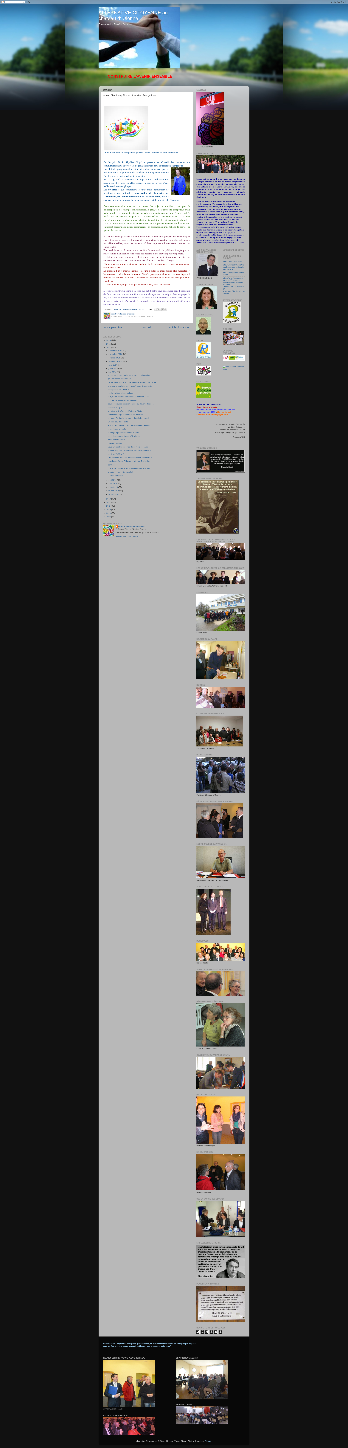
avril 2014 (112, 484)
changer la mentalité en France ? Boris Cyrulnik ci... (130, 386)
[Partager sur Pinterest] (165, 309)
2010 (108, 510)
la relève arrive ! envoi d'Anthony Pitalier (125, 411)
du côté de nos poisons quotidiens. (123, 400)
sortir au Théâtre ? (116, 454)
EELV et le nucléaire (116, 440)
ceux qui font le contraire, (139, 1346)
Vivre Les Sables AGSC (233, 262)
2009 (108, 513)
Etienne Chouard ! (116, 443)
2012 (108, 502)
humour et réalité (115, 475)
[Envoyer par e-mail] (155, 309)
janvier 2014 (114, 494)
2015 (108, 344)
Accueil (146, 327)
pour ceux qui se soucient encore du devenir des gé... (131, 404)
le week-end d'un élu (117, 429)
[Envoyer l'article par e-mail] (150, 309)
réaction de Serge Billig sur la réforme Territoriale (129, 461)
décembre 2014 (115, 351)
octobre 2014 (114, 358)
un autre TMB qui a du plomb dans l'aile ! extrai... (129, 418)
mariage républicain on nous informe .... (125, 433)
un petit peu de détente (118, 422)
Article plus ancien (179, 327)
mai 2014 (112, 480)
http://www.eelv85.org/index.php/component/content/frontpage (233, 267)
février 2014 (113, 491)
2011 (108, 506)
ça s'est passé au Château (119, 379)
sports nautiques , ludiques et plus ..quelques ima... (130, 375)
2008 (108, 517)
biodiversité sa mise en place (120, 393)
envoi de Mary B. (115, 408)
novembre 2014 (115, 354)
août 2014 (113, 365)
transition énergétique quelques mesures (125, 415)
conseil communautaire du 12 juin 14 (124, 436)
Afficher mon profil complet (127, 536)
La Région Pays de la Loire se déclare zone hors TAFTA (132, 382)
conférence (113, 465)
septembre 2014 (115, 361)
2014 (108, 347)
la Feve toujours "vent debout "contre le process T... (130, 450)
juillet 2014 (113, 368)
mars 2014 (113, 487)
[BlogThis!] (157, 309)
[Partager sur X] (160, 309)
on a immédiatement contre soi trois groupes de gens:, (173, 1344)
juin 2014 (112, 372)
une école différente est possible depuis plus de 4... (130, 468)
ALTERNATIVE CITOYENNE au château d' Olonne (133, 15)
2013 (108, 499)
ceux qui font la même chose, (115, 1346)
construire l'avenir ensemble (131, 527)
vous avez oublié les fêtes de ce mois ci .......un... (129, 447)
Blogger (208, 1441)
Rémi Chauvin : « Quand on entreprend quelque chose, (126, 1344)
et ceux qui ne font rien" (161, 1346)
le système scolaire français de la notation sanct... (129, 397)
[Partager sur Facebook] (162, 309)
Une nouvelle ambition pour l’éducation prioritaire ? (130, 458)
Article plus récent (113, 327)
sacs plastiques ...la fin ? (118, 390)
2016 (108, 340)
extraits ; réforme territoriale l (120, 472)
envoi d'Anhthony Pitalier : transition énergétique (129, 425)
